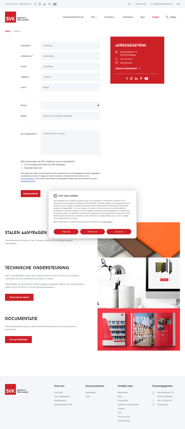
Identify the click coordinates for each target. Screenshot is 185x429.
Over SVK (58, 392)
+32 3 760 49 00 (11, 4)
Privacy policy (124, 416)
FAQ (129, 4)
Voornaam (26, 45)
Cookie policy (124, 420)
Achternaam (27, 56)
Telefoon (25, 77)
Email (24, 66)
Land (24, 87)
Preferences (92, 232)
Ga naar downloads (18, 339)
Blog (143, 17)
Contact (155, 17)
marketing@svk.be (28, 181)
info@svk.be (25, 4)
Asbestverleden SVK (163, 4)
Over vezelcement (62, 396)
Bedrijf (24, 116)
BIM (178, 4)
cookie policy (107, 222)
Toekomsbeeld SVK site (73, 17)
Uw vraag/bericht (29, 134)
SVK (93, 17)
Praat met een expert (19, 297)
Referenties (128, 17)
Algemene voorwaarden (128, 404)
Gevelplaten (90, 392)
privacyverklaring (27, 179)
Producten (109, 17)
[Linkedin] (44, 4)
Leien (87, 396)
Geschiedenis (60, 400)
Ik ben (24, 105)
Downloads (140, 4)
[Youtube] (55, 4)
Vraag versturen (30, 193)
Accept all (119, 232)
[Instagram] (39, 4)
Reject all (66, 232)
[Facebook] (35, 4)
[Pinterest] (49, 4)
